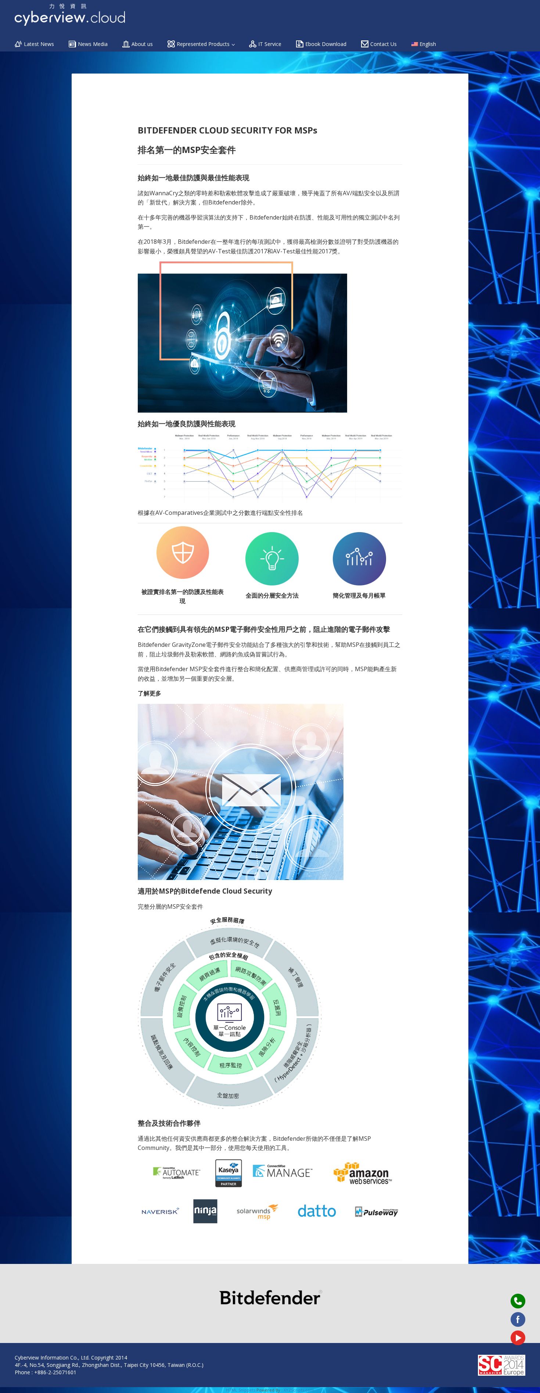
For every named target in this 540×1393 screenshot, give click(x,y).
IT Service (269, 43)
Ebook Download (325, 43)
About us (142, 43)
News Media (93, 43)
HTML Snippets (240, 1390)
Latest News (39, 43)
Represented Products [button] (204, 43)
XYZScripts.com (299, 1390)
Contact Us (383, 43)
